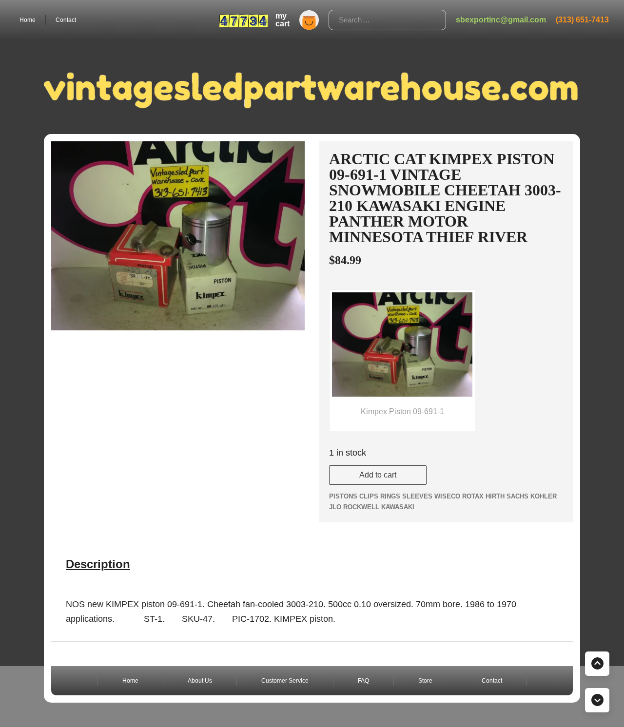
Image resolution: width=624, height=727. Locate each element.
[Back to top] (597, 663)
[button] (291, 154)
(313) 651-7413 (582, 20)
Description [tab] (98, 564)
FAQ (363, 680)
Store (425, 680)
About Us (200, 680)
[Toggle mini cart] (309, 20)
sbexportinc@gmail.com (501, 20)
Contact (66, 20)
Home (28, 20)
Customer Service (285, 680)
